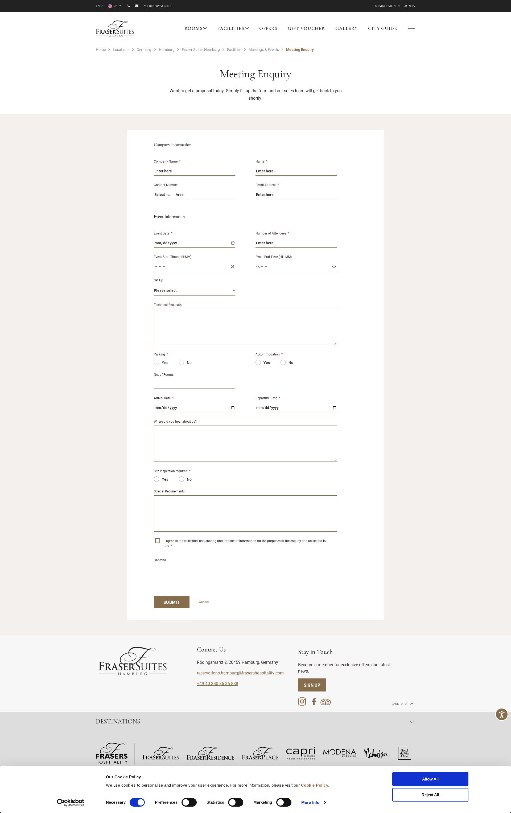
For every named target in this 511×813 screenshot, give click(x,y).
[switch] (189, 802)
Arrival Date (164, 398)
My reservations (157, 6)
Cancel (204, 602)
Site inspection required (172, 471)
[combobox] (162, 195)
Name (261, 161)
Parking (161, 354)
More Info (310, 802)
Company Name (167, 161)
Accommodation (269, 354)
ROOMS (193, 28)
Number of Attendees (272, 233)
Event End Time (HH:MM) (274, 256)
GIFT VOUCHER (306, 28)
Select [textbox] (159, 194)
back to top (400, 704)
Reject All (430, 794)
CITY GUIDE (382, 28)
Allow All (430, 779)
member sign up (388, 6)
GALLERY (346, 28)
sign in (409, 6)
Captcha (160, 560)
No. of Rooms (164, 374)
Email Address (267, 185)
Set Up (158, 280)
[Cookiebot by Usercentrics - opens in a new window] (70, 803)
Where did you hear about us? (175, 421)
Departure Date (268, 398)
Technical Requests (168, 304)
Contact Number (166, 185)
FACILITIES (230, 28)
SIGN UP (312, 685)
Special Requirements (169, 491)
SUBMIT (171, 602)
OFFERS (268, 28)
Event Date (163, 233)
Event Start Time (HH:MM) (172, 256)
